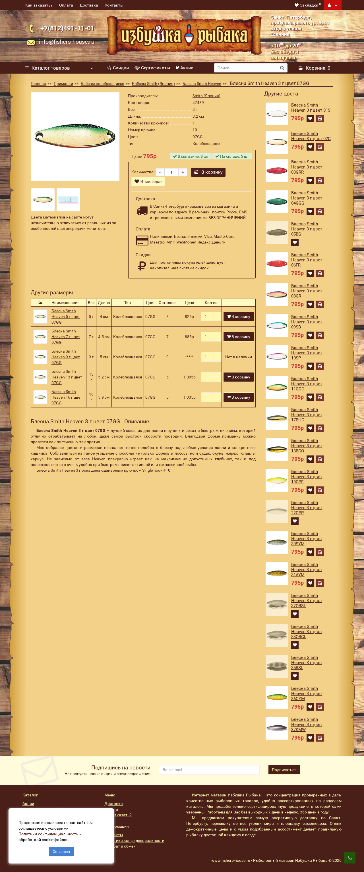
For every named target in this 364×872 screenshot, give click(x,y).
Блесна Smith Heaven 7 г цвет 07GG (65, 337)
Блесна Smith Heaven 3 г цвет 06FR (306, 260)
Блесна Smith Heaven (202, 83)
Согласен (61, 851)
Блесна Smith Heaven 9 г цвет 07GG (65, 357)
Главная (38, 83)
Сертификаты (155, 67)
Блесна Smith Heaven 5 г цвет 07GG (65, 316)
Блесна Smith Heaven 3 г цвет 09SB (306, 322)
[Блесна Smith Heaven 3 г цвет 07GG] (75, 136)
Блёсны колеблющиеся (102, 83)
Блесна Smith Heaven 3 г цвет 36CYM (306, 693)
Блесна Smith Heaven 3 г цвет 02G (311, 136)
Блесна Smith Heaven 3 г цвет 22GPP (306, 507)
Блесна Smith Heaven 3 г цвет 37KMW (306, 724)
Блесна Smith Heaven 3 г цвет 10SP (306, 353)
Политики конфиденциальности (48, 834)
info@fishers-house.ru (66, 41)
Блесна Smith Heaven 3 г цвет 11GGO (306, 384)
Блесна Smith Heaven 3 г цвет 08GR (306, 291)
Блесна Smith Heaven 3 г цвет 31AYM (306, 569)
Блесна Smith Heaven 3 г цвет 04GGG (306, 198)
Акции (186, 67)
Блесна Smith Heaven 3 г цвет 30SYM (306, 538)
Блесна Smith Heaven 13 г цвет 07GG (66, 377)
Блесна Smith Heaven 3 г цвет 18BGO (306, 445)
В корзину (212, 172)
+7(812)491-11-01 (67, 28)
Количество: (142, 172)
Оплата (66, 5)
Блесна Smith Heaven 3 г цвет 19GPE (306, 476)
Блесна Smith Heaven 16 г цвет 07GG (66, 397)
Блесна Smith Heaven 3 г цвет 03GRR (306, 167)
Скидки (121, 67)
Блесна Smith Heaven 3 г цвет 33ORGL (306, 631)
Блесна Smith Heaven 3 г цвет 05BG (306, 229)
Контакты (114, 5)
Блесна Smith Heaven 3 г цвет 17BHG (306, 415)
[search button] (282, 68)
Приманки (63, 83)
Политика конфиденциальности (134, 840)
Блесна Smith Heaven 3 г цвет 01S (310, 108)
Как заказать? (39, 5)
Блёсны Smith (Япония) (153, 83)
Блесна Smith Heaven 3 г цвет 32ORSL (306, 600)
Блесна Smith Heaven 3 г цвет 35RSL (306, 662)
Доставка (89, 5)
